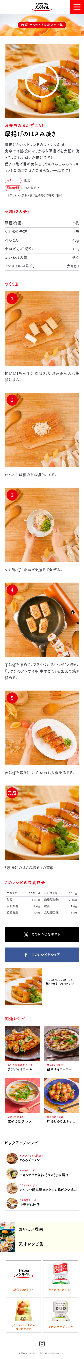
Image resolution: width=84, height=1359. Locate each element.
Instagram (61, 991)
